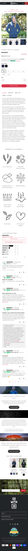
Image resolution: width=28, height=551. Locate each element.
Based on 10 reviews (7, 236)
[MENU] (1, 3)
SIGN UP (23, 490)
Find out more (14, 451)
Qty (2, 77)
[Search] (23, 3)
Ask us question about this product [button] (14, 242)
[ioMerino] (14, 3)
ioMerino (8, 540)
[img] (9, 262)
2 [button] (12, 381)
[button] (4, 42)
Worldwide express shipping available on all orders (14, 1)
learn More (14, 407)
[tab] (4, 92)
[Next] (26, 467)
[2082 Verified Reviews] (14, 536)
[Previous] (2, 467)
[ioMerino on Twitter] (15, 524)
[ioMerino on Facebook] (10, 524)
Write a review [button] (14, 238)
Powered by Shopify (19, 541)
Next (17, 9)
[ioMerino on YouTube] (18, 524)
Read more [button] (5, 302)
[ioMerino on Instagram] (13, 524)
